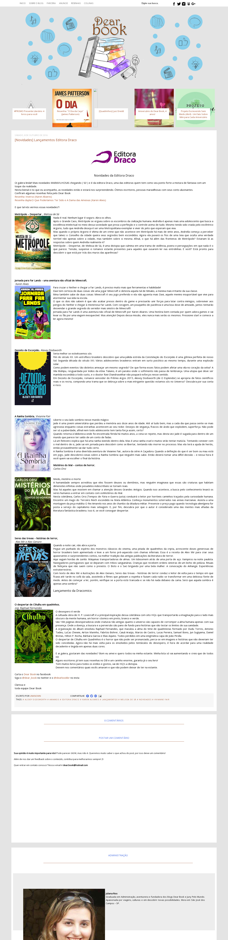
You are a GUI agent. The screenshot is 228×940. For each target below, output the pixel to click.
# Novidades (144, 699)
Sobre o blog (36, 3)
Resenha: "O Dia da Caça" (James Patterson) (70, 113)
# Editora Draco (69, 699)
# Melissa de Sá (127, 699)
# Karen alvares (89, 699)
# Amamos (53, 699)
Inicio (23, 3)
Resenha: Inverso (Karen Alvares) (33, 196)
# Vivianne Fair (160, 699)
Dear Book (30, 674)
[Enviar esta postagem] (99, 695)
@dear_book (29, 677)
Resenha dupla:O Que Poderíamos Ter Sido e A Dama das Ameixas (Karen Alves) (60, 200)
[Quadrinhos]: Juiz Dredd (111, 111)
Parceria (51, 3)
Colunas (88, 3)
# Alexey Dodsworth (35, 699)
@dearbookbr (62, 677)
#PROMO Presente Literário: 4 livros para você (29, 113)
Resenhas (76, 3)
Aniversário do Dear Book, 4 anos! (152, 113)
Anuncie (63, 3)
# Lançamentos (109, 699)
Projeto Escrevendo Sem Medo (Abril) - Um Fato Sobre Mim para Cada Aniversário (193, 114)
